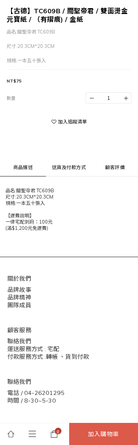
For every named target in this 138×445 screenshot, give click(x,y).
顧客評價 (115, 167)
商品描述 (23, 167)
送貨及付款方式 (69, 167)
